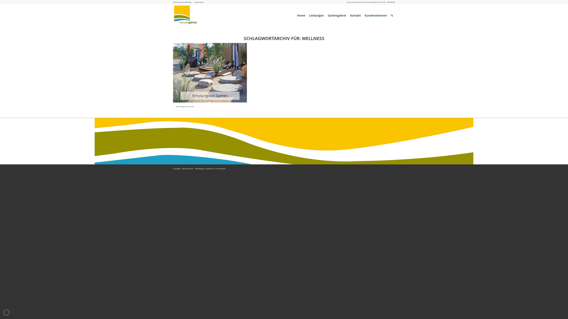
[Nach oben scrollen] (557, 308)
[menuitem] (183, 2)
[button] (6, 312)
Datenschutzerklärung (182, 2)
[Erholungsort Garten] (210, 72)
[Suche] (392, 15)
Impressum (199, 2)
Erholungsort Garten (185, 106)
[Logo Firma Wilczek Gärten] (185, 15)
